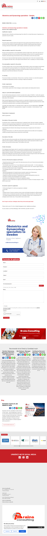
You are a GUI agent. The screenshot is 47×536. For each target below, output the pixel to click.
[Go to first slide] (44, 371)
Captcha (5, 310)
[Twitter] (35, 18)
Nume (4, 262)
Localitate (5, 271)
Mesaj (4, 289)
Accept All (22, 531)
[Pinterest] (39, 18)
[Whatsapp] (41, 18)
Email (4, 279)
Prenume (5, 266)
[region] (15, 528)
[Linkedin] (37, 18)
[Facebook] (32, 18)
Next (44, 440)
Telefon (5, 275)
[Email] (44, 18)
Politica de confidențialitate (6, 500)
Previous (2, 440)
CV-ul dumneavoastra (7, 283)
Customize (8, 531)
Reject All (15, 531)
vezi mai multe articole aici (8, 424)
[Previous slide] (3, 371)
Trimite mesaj (6, 317)
